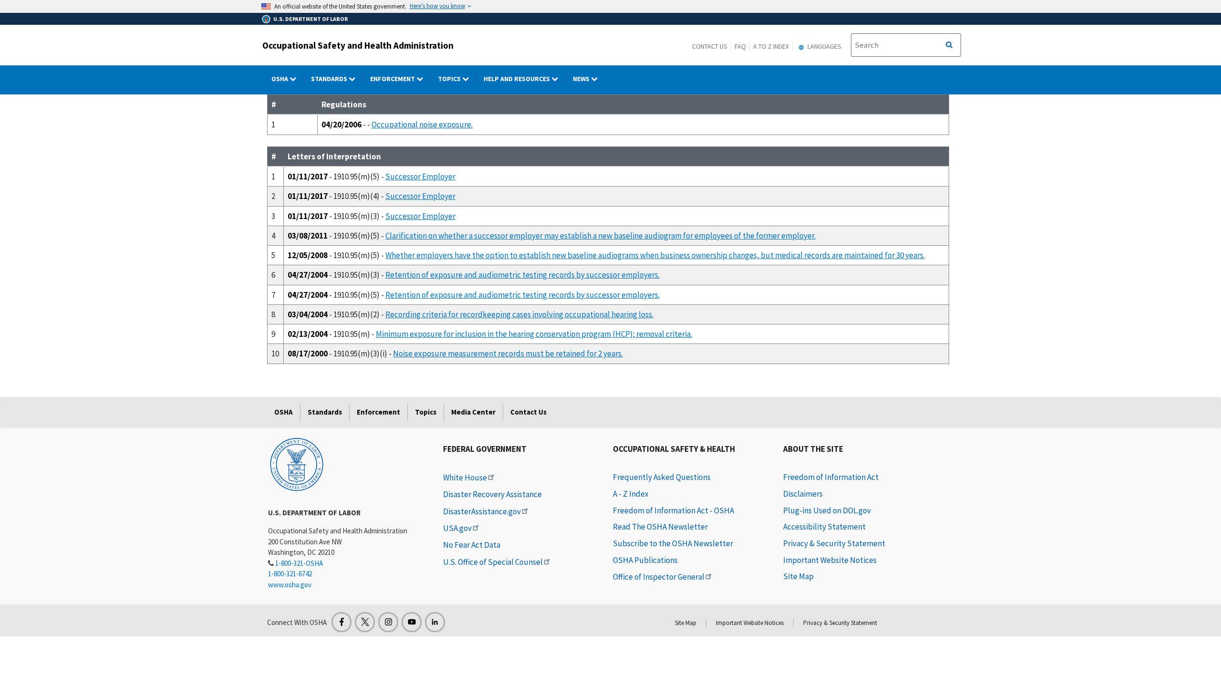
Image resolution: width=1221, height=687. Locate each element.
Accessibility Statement (824, 526)
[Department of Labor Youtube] (412, 622)
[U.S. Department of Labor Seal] (296, 463)
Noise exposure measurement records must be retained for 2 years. (508, 353)
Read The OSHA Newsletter (660, 526)
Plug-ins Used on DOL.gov (827, 510)
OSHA (280, 78)
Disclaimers (803, 494)
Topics (450, 78)
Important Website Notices (830, 560)
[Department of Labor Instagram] (388, 622)
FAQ (740, 46)
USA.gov (457, 528)
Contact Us (709, 46)
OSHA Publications (645, 560)
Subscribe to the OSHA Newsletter (673, 543)
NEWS (582, 78)
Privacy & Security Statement (834, 543)
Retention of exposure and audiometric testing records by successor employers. (522, 275)
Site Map (798, 576)
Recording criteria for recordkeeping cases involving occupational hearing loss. (519, 314)
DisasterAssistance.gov (482, 511)
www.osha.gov (289, 584)
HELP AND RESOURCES (517, 78)
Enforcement (393, 78)
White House (465, 477)
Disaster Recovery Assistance (492, 494)
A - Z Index (631, 494)
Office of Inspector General (658, 577)
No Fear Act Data (471, 545)
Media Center (473, 411)
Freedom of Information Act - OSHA (673, 510)
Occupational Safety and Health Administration (358, 45)
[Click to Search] (949, 45)
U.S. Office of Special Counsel (493, 562)
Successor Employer (420, 176)
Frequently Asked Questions (662, 477)
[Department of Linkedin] (435, 622)
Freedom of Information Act (831, 477)
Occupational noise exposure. (422, 124)
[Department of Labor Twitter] (365, 622)
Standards (330, 78)
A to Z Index (771, 46)
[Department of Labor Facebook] (341, 622)
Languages (823, 46)
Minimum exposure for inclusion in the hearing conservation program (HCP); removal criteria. (534, 334)
